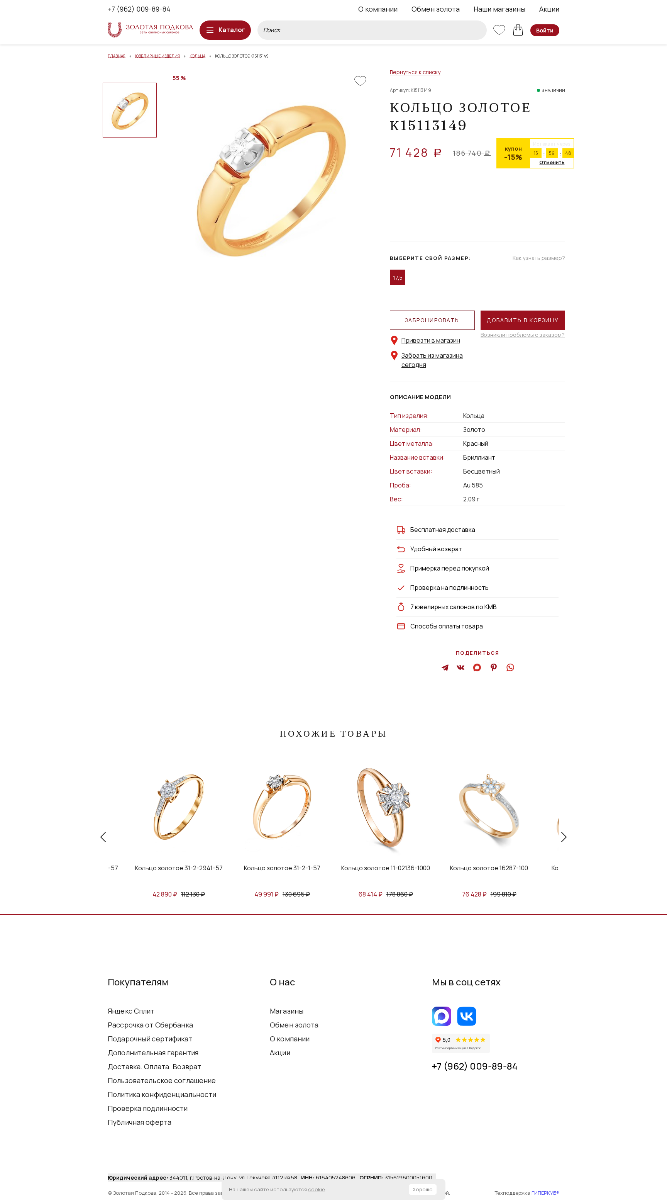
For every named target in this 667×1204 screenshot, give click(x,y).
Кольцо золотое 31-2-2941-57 (119, 868)
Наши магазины (499, 9)
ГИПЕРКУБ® (545, 1192)
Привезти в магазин (430, 340)
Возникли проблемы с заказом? (523, 335)
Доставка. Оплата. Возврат (154, 1066)
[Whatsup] (509, 667)
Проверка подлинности (148, 1108)
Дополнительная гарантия (153, 1052)
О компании (378, 9)
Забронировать (432, 320)
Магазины (286, 1011)
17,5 (398, 277)
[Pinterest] (494, 667)
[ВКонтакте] (460, 667)
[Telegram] (445, 667)
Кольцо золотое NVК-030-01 (533, 868)
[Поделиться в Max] (477, 667)
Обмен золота (435, 9)
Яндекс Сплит (131, 1011)
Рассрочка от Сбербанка (150, 1024)
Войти (545, 30)
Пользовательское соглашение (162, 1080)
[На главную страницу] (150, 29)
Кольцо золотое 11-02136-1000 (326, 868)
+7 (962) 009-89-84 (139, 9)
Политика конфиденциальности (162, 1094)
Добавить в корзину (523, 320)
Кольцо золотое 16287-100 (430, 868)
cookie (316, 1189)
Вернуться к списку (415, 72)
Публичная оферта (139, 1122)
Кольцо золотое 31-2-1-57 (223, 868)
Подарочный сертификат (150, 1038)
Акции (549, 9)
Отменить (551, 162)
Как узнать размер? (539, 258)
